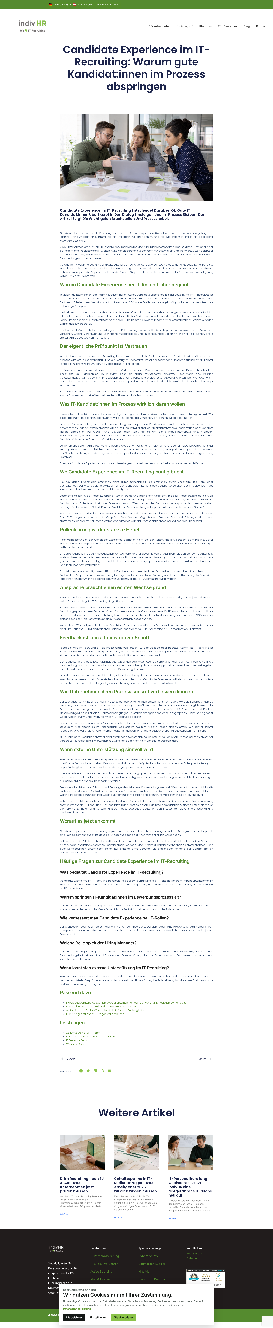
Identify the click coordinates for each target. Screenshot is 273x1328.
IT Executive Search (78, 1040)
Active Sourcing (101, 1271)
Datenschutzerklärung (77, 1308)
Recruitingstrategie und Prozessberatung (91, 1036)
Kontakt (261, 26)
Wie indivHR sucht (77, 1044)
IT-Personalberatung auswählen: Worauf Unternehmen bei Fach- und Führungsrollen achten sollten (127, 1002)
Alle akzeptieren (123, 1317)
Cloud (142, 1279)
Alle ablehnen (74, 1317)
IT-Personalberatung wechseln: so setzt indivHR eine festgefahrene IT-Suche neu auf (190, 1187)
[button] (81, 1071)
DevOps (159, 1279)
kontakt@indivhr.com (107, 4)
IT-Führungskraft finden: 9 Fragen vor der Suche (95, 1014)
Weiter (64, 1214)
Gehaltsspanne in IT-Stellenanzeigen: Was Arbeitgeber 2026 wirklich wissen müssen (135, 1185)
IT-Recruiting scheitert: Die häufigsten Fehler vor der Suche (101, 1006)
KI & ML (143, 1271)
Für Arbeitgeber (160, 26)
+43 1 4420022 (85, 4)
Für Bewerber (227, 26)
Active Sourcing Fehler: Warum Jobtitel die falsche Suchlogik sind (105, 1010)
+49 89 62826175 (62, 4)
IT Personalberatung (104, 1256)
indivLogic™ (185, 26)
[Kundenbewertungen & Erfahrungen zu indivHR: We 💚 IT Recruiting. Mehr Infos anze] (205, 1270)
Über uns (205, 26)
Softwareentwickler (152, 1263)
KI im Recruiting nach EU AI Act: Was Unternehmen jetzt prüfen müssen (82, 1185)
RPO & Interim (100, 1279)
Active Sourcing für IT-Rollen (83, 1033)
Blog (247, 26)
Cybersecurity (148, 1256)
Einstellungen (98, 1317)
